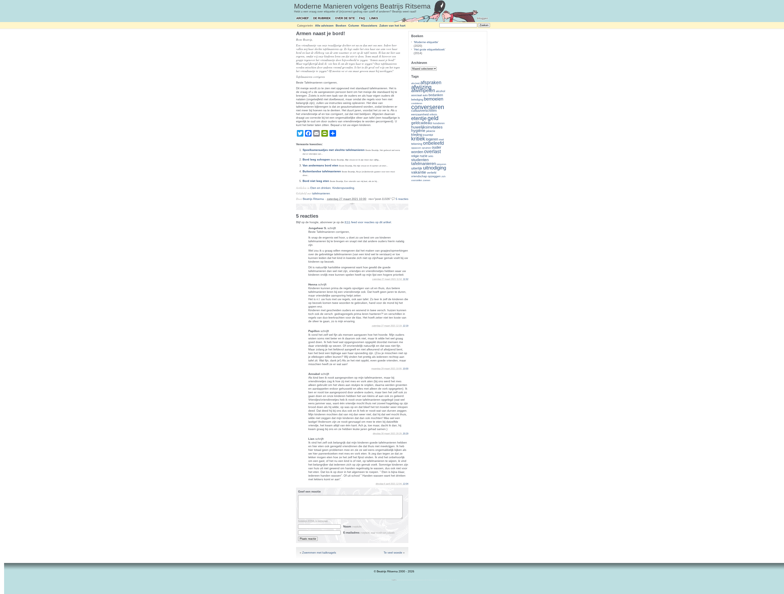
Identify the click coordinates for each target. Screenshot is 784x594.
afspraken (430, 82)
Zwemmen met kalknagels (319, 552)
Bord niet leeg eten (316, 181)
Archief (302, 18)
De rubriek (322, 18)
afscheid (415, 83)
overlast (432, 151)
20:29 (405, 433)
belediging (417, 99)
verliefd (431, 172)
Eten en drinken (320, 187)
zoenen (426, 180)
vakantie (418, 172)
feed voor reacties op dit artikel (368, 222)
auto (425, 95)
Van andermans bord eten (320, 165)
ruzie (423, 156)
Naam (352, 526)
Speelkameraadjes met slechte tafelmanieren (334, 150)
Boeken (341, 25)
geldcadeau (421, 122)
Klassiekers (369, 25)
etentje (419, 118)
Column (353, 25)
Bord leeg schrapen (316, 159)
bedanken (436, 95)
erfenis (433, 114)
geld (433, 118)
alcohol (440, 91)
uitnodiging (434, 168)
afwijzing (421, 87)
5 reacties (402, 199)
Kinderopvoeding (343, 187)
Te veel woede (393, 552)
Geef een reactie (309, 491)
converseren (427, 107)
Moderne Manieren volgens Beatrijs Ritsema (362, 6)
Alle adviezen (324, 25)
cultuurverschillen (424, 110)
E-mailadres (369, 532)
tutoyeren (441, 164)
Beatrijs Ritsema (313, 199)
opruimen (426, 148)
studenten (420, 160)
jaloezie (430, 131)
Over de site (345, 18)
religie (415, 156)
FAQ (362, 18)
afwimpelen (423, 90)
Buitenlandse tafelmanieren (322, 171)
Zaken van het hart (392, 25)
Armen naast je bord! (320, 33)
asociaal (416, 95)
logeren (432, 139)
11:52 (405, 279)
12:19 (405, 325)
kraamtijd (428, 135)
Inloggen (482, 18)
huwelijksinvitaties (427, 127)
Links (373, 18)
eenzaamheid (420, 114)
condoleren (416, 103)
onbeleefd (433, 143)
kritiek (418, 139)
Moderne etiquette (426, 42)
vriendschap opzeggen (426, 176)
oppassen (416, 148)
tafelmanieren (321, 193)
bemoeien (433, 98)
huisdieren (439, 123)
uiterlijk (416, 168)
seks (430, 156)
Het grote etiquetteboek (429, 49)
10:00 (405, 368)
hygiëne (418, 130)
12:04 (405, 484)
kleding (416, 135)
